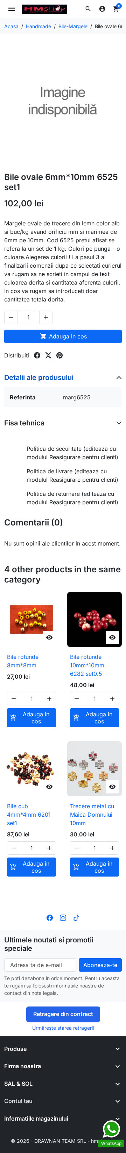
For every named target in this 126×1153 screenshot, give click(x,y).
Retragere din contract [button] (63, 1013)
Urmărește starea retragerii (63, 1028)
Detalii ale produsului (39, 377)
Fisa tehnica (24, 423)
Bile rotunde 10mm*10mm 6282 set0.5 (87, 665)
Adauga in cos (63, 336)
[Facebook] (50, 917)
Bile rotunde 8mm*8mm (22, 661)
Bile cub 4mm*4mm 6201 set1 (29, 815)
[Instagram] (63, 917)
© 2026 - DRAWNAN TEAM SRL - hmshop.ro (63, 1141)
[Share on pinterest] (59, 355)
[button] (88, 8)
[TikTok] (76, 917)
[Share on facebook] (37, 355)
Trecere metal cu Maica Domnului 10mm (92, 815)
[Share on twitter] (48, 355)
